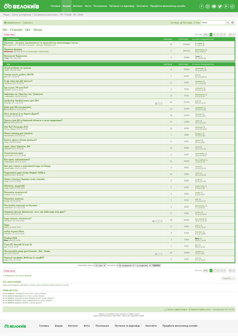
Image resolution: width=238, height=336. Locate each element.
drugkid (7, 194)
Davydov (7, 234)
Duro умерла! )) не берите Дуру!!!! (21, 114)
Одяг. (7, 225)
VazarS (198, 140)
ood (5, 253)
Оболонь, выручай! (14, 186)
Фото (88, 6)
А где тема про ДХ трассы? (18, 81)
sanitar (197, 193)
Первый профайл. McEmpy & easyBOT (24, 257)
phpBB (110, 314)
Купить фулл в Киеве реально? (20, 140)
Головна (55, 6)
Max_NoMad (200, 160)
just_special (199, 219)
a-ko (197, 258)
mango (7, 201)
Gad (196, 101)
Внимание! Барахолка (15, 56)
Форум (67, 6)
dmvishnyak (9, 136)
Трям (6, 58)
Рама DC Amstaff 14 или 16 (18, 244)
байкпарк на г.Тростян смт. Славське (23, 94)
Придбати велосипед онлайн (167, 6)
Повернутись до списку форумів (18, 276)
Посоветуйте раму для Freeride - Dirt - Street (27, 251)
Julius (6, 142)
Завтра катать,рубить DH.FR (19, 74)
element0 (7, 175)
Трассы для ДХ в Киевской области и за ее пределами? (33, 120)
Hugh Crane (9, 188)
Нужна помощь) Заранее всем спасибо (24, 179)
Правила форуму (13, 49)
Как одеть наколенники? (17, 159)
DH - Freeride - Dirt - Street (22, 30)
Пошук (227, 22)
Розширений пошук (232, 22)
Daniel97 (7, 90)
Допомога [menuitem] (29, 23)
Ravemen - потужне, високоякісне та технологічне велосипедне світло (41, 43)
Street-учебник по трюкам (17, 68)
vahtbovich (8, 208)
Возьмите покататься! (15, 192)
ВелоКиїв (9, 45)
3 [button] (217, 34)
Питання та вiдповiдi (121, 6)
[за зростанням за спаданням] (144, 265)
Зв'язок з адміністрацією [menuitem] (177, 309)
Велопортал (200, 50)
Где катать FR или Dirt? (16, 87)
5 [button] (224, 34)
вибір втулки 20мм (14, 231)
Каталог (78, 6)
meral (197, 147)
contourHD (9, 109)
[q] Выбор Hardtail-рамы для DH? (21, 100)
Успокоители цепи (13, 153)
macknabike (9, 155)
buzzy (6, 227)
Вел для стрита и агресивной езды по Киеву (27, 166)
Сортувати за (112, 265)
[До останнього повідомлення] (203, 43)
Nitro (6, 240)
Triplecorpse (9, 162)
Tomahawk (199, 68)
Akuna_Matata (10, 129)
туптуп (7, 214)
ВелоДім (198, 43)
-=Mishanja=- (9, 96)
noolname (199, 88)
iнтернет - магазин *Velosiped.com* (42, 45)
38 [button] (230, 34)
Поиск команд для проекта (18, 133)
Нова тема (9, 34)
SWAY (6, 70)
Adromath (199, 127)
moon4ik (7, 103)
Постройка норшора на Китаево (20, 205)
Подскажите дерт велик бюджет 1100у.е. (25, 172)
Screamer (8, 221)
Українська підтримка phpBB (133, 316)
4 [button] (221, 34)
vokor (197, 121)
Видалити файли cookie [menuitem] (200, 309)
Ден (5, 247)
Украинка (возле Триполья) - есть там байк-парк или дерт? (35, 212)
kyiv (196, 199)
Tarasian (198, 114)
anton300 (7, 149)
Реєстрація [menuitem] (187, 23)
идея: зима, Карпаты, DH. (17, 146)
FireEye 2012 (10, 238)
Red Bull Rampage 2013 (16, 127)
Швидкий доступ (14, 23)
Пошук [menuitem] (176, 23)
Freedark (7, 116)
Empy (6, 260)
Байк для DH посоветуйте (17, 107)
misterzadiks (9, 168)
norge (6, 181)
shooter (198, 252)
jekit (5, 77)
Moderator (8, 51)
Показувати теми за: (86, 265)
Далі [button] (233, 34)
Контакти (142, 6)
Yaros (197, 173)
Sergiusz (198, 134)
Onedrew (7, 83)
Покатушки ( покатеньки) (38, 51)
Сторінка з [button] (205, 34)
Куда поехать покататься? (18, 218)
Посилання (100, 6)
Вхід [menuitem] (197, 23)
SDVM (7, 123)
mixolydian (199, 108)
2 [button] (214, 34)
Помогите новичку (13, 199)
